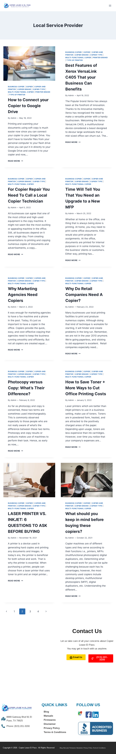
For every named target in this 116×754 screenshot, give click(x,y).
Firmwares (50, 720)
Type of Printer (17, 95)
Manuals (48, 715)
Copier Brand (24, 89)
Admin (13, 118)
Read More (15, 161)
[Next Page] (46, 611)
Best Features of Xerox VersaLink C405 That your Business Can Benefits (81, 77)
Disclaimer (50, 724)
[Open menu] (110, 5)
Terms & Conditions (55, 732)
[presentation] (29, 63)
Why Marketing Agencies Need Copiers (22, 294)
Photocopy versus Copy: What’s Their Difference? (26, 388)
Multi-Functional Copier (21, 92)
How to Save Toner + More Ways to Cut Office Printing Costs (85, 388)
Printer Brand (42, 92)
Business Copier (16, 87)
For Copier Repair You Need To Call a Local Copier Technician (29, 195)
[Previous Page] (6, 611)
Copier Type (39, 89)
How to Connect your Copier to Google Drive (28, 105)
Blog (46, 711)
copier (29, 87)
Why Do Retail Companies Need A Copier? (84, 294)
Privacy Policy (52, 728)
